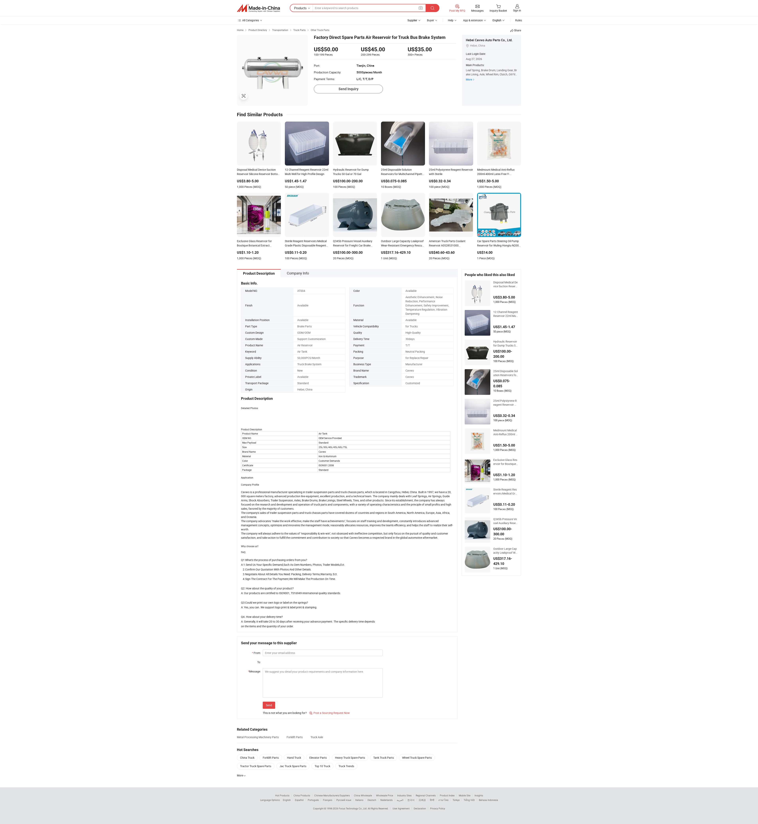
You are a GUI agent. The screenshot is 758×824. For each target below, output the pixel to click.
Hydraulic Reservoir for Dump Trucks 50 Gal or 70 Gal (505, 343)
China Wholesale (363, 795)
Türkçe (456, 800)
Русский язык (343, 800)
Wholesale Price (384, 795)
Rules (518, 20)
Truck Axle (317, 737)
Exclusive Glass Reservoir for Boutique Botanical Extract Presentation (505, 462)
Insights (479, 795)
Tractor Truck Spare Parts (255, 766)
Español (299, 800)
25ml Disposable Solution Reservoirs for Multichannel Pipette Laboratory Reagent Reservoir (505, 373)
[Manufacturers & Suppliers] (258, 8)
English (287, 800)
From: (256, 653)
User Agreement (401, 808)
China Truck (247, 757)
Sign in (517, 10)
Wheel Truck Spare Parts (417, 757)
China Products (302, 795)
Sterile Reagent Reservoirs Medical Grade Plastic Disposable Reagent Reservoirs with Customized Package (505, 491)
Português (313, 800)
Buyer (430, 20)
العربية (400, 800)
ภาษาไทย (443, 800)
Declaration (420, 808)
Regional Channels (426, 795)
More (469, 79)
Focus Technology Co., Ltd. (353, 808)
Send (269, 705)
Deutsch (372, 800)
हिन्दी (432, 800)
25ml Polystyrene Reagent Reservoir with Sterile (505, 403)
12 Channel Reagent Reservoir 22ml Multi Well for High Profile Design (505, 314)
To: (259, 662)
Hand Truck (294, 757)
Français (327, 800)
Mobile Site (464, 795)
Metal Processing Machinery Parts (258, 737)
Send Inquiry (348, 89)
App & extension (473, 20)
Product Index (447, 795)
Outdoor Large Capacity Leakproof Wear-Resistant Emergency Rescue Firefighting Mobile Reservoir (505, 551)
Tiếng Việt (469, 800)
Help (450, 20)
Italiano (359, 800)
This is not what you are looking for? (285, 713)
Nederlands (386, 800)
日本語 (422, 800)
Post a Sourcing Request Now (329, 713)
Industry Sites (404, 795)
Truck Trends (346, 766)
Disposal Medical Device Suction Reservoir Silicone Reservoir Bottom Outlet (505, 284)
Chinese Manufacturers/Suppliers (332, 795)
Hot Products (282, 795)
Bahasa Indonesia (488, 800)
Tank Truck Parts (383, 757)
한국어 (411, 800)
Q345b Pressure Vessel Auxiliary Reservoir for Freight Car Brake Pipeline (505, 521)
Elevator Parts (318, 757)
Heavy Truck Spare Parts (350, 757)
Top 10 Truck (322, 766)
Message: (254, 671)
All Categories (250, 20)
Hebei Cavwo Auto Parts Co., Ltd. (489, 40)
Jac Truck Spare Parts (293, 766)
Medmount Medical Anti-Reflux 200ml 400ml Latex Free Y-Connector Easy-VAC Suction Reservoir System (505, 432)
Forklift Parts (295, 737)
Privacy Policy (437, 808)
